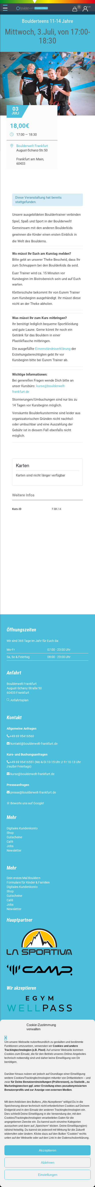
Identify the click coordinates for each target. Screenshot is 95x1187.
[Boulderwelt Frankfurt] (32, 8)
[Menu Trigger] (5, 8)
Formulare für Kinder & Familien (28, 882)
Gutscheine (14, 837)
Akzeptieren (47, 1150)
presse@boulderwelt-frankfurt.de (33, 792)
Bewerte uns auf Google (26, 803)
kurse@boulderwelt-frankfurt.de (32, 774)
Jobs (10, 846)
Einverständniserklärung (52, 349)
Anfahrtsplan (19, 700)
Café (10, 841)
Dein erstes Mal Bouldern (23, 878)
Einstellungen (47, 1175)
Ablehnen (47, 1162)
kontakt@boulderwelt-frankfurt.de (33, 743)
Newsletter (14, 850)
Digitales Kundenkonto (22, 828)
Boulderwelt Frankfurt (32, 146)
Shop (10, 832)
